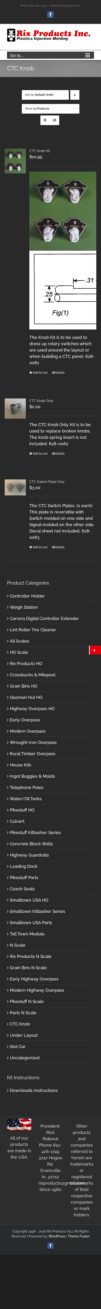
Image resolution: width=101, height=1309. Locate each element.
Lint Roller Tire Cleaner (33, 629)
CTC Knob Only (41, 401)
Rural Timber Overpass (32, 753)
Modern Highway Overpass (37, 990)
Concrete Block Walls (31, 843)
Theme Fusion (78, 1236)
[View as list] (54, 120)
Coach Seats (22, 888)
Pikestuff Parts (24, 877)
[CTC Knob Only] (15, 408)
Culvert (17, 821)
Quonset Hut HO (26, 697)
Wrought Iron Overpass (33, 742)
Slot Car (18, 1046)
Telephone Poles (26, 787)
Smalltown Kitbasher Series (37, 911)
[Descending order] (74, 95)
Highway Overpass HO (32, 708)
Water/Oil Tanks (26, 798)
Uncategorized (24, 1057)
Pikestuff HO (22, 810)
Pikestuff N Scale (27, 1001)
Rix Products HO (26, 663)
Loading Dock (24, 866)
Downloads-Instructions (34, 1090)
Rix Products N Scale (30, 956)
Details (60, 372)
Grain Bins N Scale (28, 967)
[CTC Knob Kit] (15, 161)
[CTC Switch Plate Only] (15, 487)
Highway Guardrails (29, 855)
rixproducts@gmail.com (65, 5)
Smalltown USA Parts (31, 922)
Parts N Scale (23, 1012)
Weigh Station (24, 607)
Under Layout (24, 1035)
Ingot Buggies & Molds (32, 776)
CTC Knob (20, 1024)
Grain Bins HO (23, 686)
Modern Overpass (28, 731)
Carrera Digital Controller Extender (44, 618)
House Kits (20, 764)
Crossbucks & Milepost (32, 674)
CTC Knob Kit (39, 151)
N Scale (17, 945)
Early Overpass (25, 719)
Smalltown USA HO (29, 900)
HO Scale (19, 652)
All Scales (19, 641)
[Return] (95, 650)
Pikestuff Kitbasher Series (35, 832)
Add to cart (40, 372)
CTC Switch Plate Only (47, 482)
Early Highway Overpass (34, 978)
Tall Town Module (27, 933)
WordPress (56, 1236)
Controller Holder (27, 595)
